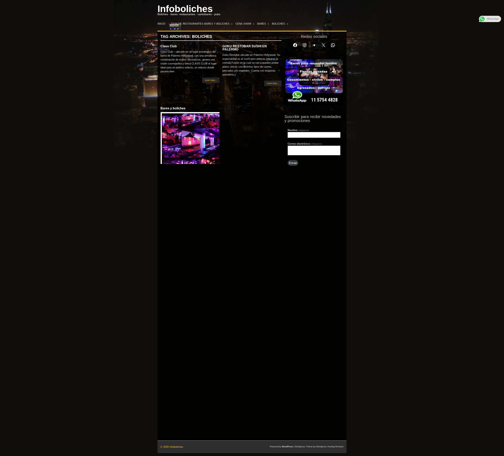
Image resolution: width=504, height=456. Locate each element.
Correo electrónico (305, 143)
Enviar (293, 163)
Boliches (280, 23)
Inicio (161, 23)
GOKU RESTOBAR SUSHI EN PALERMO (244, 48)
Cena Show (244, 23)
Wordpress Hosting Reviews (330, 446)
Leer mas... (211, 80)
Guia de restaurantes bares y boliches (202, 23)
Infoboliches (185, 9)
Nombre (298, 130)
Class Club (168, 46)
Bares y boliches (172, 108)
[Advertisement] (314, 238)
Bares (263, 23)
